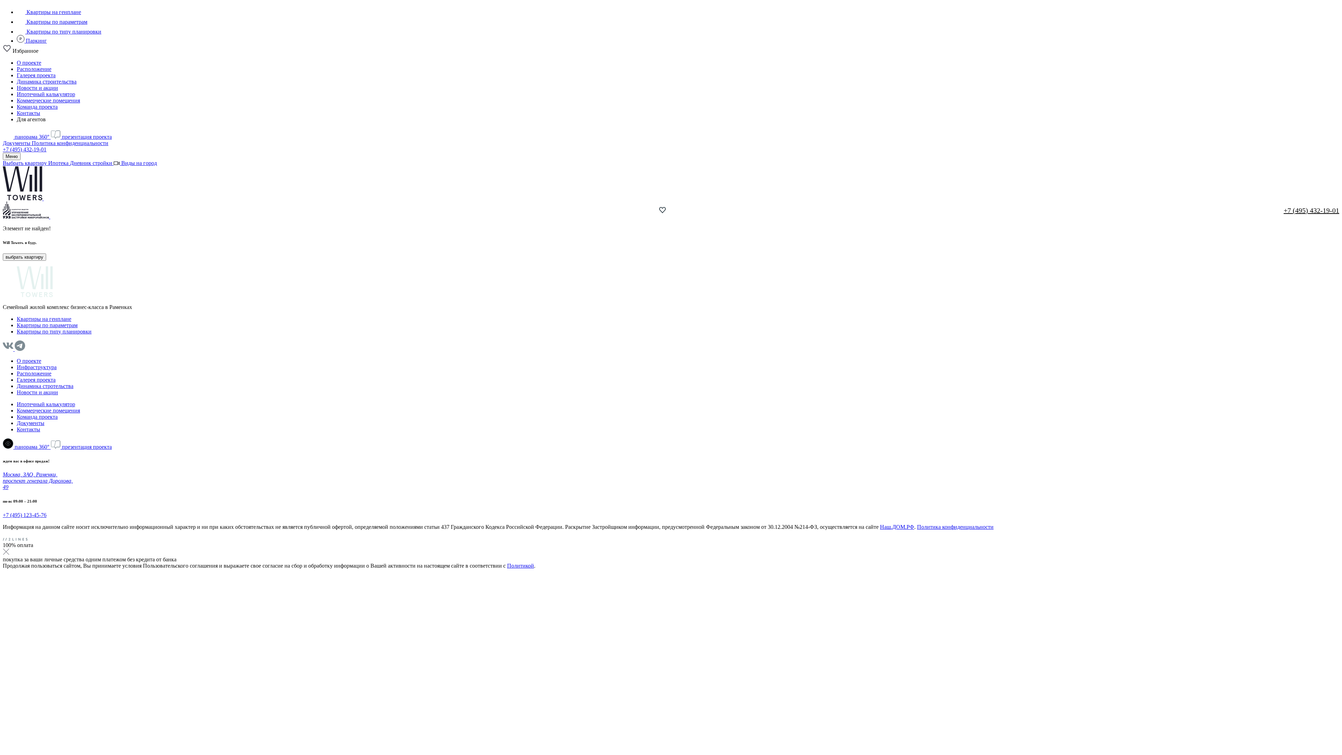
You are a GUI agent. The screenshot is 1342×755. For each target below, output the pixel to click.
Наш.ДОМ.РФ (897, 527)
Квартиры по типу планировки (63, 32)
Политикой (520, 566)
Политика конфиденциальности (70, 143)
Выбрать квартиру (25, 163)
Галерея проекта (36, 75)
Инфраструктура (37, 367)
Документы (17, 143)
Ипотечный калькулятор (46, 94)
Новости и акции (37, 88)
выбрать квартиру (24, 257)
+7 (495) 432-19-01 (24, 149)
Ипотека (59, 163)
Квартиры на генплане (53, 12)
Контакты (28, 113)
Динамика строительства (47, 82)
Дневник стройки (92, 163)
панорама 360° (32, 137)
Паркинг (35, 41)
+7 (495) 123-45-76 (24, 515)
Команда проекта (37, 107)
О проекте (29, 63)
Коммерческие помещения (48, 100)
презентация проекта (86, 137)
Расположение (34, 69)
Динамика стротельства (45, 386)
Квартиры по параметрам (56, 22)
